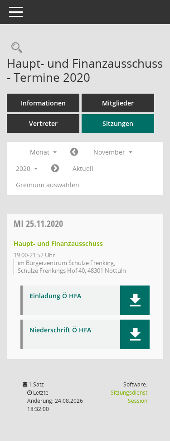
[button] (135, 300)
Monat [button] (40, 152)
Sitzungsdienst (129, 397)
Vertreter (43, 123)
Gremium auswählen (47, 184)
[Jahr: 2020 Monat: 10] (74, 152)
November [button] (110, 152)
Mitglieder (118, 103)
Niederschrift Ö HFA (60, 330)
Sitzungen (117, 123)
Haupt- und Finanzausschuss (58, 243)
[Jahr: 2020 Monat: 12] (55, 168)
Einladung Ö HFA (55, 296)
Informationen (43, 103)
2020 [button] (24, 168)
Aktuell (83, 168)
